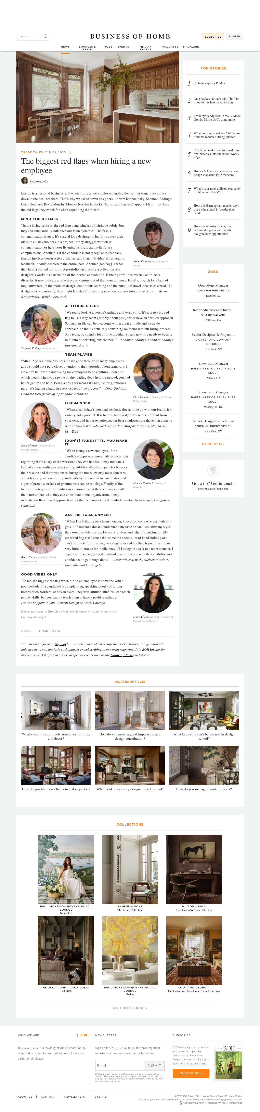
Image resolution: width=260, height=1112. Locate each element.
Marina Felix (40, 181)
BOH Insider (151, 649)
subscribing (93, 649)
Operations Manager (213, 285)
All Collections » (130, 1008)
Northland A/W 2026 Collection (194, 910)
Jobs (109, 46)
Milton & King (194, 906)
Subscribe (213, 36)
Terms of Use (101, 1076)
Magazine (191, 46)
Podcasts (170, 46)
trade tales (32, 152)
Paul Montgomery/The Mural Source (66, 908)
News (65, 46)
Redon (130, 994)
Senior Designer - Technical (213, 420)
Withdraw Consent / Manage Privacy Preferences (212, 1102)
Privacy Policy (155, 1076)
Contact (48, 1096)
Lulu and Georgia (194, 987)
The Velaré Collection (130, 910)
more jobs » (213, 444)
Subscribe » (191, 1073)
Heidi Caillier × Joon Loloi (66, 987)
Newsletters (74, 1096)
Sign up (60, 644)
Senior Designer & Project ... (213, 334)
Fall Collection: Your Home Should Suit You (194, 991)
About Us (25, 1096)
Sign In (234, 36)
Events (123, 46)
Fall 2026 (66, 991)
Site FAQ (100, 1096)
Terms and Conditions (209, 1096)
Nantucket (66, 913)
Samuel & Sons (130, 906)
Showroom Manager (213, 363)
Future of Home (121, 655)
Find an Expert (146, 48)
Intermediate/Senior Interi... (213, 309)
